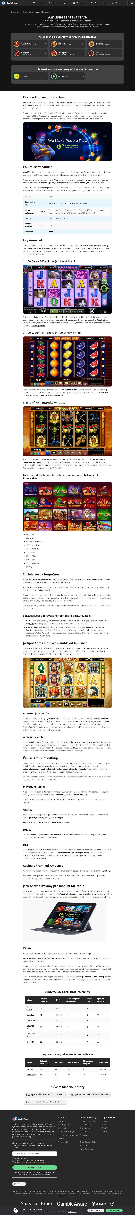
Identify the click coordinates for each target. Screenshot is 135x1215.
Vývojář (26, 172)
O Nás (60, 1121)
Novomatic (93, 742)
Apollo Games (104, 718)
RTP (31, 623)
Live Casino (84, 1138)
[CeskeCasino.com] (12, 2)
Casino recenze (85, 1125)
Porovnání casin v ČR (87, 1121)
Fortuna (30, 1069)
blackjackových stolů (32, 248)
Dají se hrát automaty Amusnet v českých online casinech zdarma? (89, 1094)
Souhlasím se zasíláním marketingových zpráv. (29, 1160)
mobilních (71, 248)
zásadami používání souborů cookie (34, 1162)
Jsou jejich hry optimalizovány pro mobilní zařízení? (42, 1102)
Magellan (30, 1015)
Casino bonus (85, 1128)
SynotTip (105, 1128)
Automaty (83, 1135)
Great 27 (30, 1042)
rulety (105, 245)
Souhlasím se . (30, 1162)
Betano (104, 1125)
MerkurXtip (31, 1074)
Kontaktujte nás (63, 1125)
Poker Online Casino (87, 1149)
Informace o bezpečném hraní (68, 1135)
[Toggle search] (132, 3)
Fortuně (59, 395)
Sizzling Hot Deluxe (76, 742)
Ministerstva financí (101, 579)
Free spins (83, 1131)
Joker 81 (107, 742)
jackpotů (98, 245)
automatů (88, 245)
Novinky (61, 1138)
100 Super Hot (101, 392)
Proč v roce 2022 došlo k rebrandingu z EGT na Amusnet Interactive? (44, 1094)
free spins (70, 320)
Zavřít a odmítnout (96, 1210)
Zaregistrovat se (34, 1167)
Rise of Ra (97, 459)
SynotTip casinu (38, 325)
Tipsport (105, 1121)
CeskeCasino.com (96, 119)
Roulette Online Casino (88, 1145)
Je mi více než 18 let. (20, 1158)
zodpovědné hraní (42, 590)
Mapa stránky (63, 1142)
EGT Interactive (62, 102)
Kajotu (29, 745)
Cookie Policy (62, 1128)
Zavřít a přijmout (114, 1210)
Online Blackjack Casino (88, 1142)
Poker (25, 822)
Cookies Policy (72, 1212)
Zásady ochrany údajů (66, 1131)
